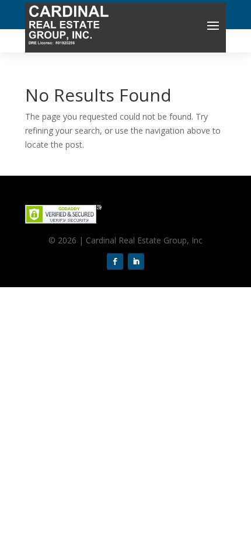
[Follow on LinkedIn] (136, 261)
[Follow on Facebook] (115, 261)
